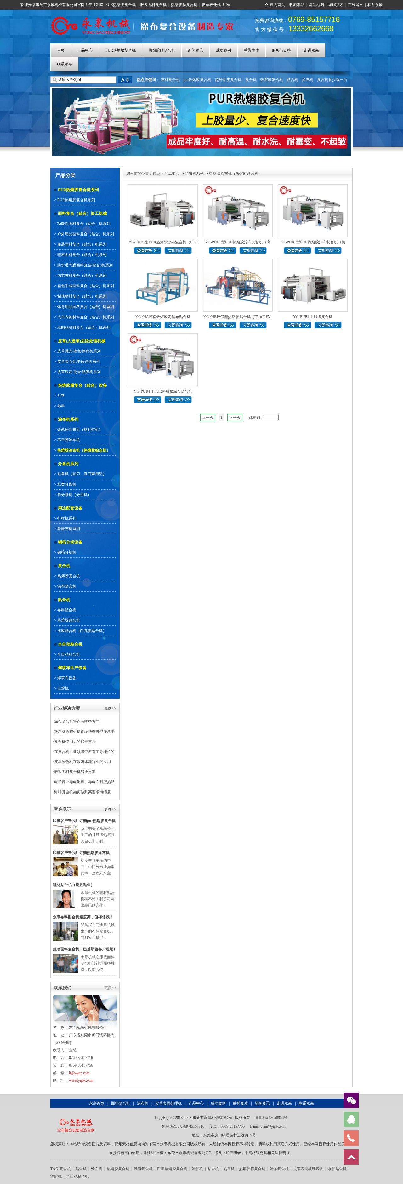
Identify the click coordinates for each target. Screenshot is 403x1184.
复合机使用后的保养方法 (75, 741)
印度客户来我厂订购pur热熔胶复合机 (84, 820)
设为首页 (277, 5)
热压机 (229, 1169)
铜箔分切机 (66, 552)
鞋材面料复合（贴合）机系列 (81, 255)
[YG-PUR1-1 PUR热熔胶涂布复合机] (162, 336)
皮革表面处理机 (168, 1103)
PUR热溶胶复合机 (120, 5)
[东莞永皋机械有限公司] (76, 1117)
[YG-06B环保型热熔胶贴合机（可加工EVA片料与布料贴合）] (237, 261)
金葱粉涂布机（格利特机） (80, 429)
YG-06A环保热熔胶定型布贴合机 (162, 317)
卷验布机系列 (68, 529)
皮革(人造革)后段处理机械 (81, 341)
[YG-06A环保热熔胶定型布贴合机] (162, 261)
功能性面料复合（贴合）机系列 (83, 223)
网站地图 (316, 5)
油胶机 (56, 1176)
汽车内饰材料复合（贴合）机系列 (85, 317)
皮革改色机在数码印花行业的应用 (82, 762)
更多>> (110, 708)
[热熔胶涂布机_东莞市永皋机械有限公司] (145, 16)
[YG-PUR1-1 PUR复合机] (312, 261)
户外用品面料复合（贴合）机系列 (85, 234)
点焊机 (63, 688)
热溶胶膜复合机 (184, 5)
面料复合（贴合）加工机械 (82, 213)
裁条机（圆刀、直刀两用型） (81, 474)
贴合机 (292, 79)
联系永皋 (375, 5)
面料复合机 (120, 1103)
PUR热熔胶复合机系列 (78, 189)
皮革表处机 (211, 5)
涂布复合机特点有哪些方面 (76, 721)
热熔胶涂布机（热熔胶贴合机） (83, 450)
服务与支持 (281, 50)
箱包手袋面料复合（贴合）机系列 (85, 286)
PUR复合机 (143, 1169)
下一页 (235, 417)
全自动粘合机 (70, 644)
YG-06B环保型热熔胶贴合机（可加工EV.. (237, 317)
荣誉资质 (251, 50)
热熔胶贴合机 (68, 620)
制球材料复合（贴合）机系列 (81, 296)
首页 (61, 50)
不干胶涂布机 (68, 440)
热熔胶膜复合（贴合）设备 (82, 385)
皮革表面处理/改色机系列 (78, 361)
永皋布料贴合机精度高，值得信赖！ (83, 917)
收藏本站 (296, 5)
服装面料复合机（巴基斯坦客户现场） (85, 949)
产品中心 (85, 50)
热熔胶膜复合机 (162, 50)
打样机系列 (66, 518)
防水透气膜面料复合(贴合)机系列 (85, 265)
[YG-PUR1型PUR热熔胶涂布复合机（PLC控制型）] (162, 187)
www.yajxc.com (81, 1080)
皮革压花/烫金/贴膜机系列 (79, 372)
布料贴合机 (66, 610)
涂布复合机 (66, 586)
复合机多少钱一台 (332, 79)
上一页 (207, 417)
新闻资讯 (195, 50)
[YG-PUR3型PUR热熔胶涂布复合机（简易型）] (312, 187)
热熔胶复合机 (271, 79)
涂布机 (307, 79)
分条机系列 (68, 463)
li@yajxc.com (79, 1073)
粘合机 (213, 1169)
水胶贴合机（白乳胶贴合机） (81, 631)
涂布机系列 (68, 419)
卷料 (61, 406)
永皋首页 (96, 1103)
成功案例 (223, 50)
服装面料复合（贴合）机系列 (81, 244)
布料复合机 (170, 79)
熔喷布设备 (66, 678)
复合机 (251, 79)
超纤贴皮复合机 (228, 79)
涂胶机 (197, 1169)
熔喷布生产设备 (72, 667)
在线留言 (355, 5)
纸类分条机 (66, 484)
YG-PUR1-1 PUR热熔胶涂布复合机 (163, 391)
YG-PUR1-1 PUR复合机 (312, 317)
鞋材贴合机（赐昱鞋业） (73, 885)
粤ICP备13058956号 (271, 1117)
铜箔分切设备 (70, 542)
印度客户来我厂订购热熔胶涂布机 (81, 853)
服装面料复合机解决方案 (75, 772)
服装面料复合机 (153, 5)
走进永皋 (311, 50)
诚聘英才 (335, 5)
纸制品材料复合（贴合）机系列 (83, 327)
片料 (61, 395)
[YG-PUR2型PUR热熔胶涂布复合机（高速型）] (237, 187)
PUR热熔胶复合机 (120, 50)
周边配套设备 (70, 508)
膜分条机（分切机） (74, 494)
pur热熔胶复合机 (197, 79)
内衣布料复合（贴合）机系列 (81, 275)
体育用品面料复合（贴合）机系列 (85, 307)
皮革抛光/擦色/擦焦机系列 (79, 351)
